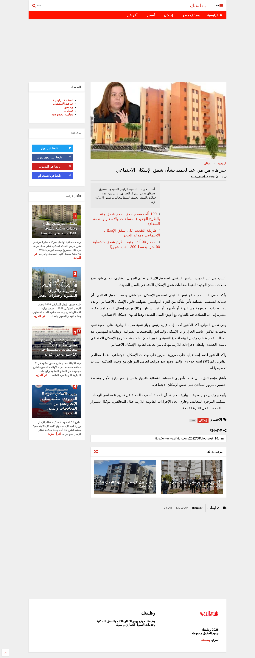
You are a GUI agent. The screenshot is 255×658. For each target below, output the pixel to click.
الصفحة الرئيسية (63, 100)
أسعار (151, 15)
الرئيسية (213, 15)
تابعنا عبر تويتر (49, 148)
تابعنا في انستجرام (49, 175)
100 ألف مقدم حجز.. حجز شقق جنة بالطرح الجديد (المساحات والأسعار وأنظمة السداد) (126, 219)
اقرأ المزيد (40, 316)
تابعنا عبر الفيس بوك (49, 157)
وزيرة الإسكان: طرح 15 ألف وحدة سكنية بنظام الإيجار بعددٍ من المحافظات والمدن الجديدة (58, 403)
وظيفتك (198, 5)
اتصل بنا (68, 110)
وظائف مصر (191, 15)
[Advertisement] (127, 50)
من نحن (68, 107)
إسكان (168, 15)
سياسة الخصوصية (62, 114)
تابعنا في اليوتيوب (49, 166)
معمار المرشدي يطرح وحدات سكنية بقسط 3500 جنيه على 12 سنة (59, 228)
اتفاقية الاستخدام (63, 103)
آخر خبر (132, 15)
